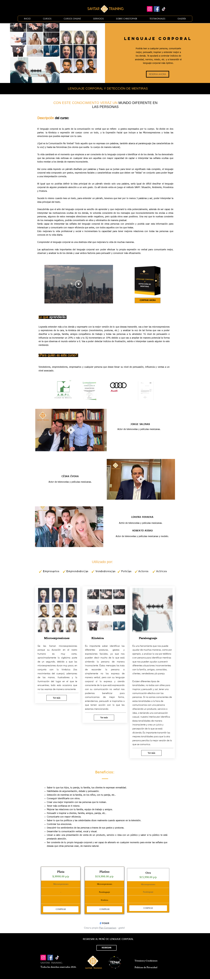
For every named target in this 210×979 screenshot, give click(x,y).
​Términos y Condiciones (146, 961)
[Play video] (78, 284)
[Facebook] (156, 9)
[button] (103, 448)
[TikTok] (163, 9)
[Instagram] (149, 9)
